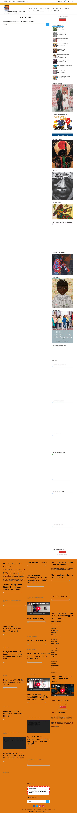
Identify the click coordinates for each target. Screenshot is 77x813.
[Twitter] (68, 1)
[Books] (62, 186)
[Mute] (46, 613)
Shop (35, 8)
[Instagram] (70, 1)
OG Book (44, 809)
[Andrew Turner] (62, 98)
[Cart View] (64, 1)
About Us (67, 8)
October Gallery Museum (14, 12)
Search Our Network (26, 809)
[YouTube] (43, 806)
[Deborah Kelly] (62, 327)
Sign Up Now (62, 19)
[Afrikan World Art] (62, 154)
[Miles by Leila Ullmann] (62, 264)
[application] (14, 743)
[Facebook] (34, 806)
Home (30, 8)
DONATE (56, 11)
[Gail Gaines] (62, 292)
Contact (50, 11)
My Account (60, 1)
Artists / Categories (38, 11)
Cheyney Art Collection (50, 809)
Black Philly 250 (44, 8)
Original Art (39, 809)
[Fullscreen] (48, 613)
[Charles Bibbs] (62, 211)
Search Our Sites (56, 8)
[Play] (29, 613)
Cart (30, 11)
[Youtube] (72, 1)
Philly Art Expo (33, 809)
